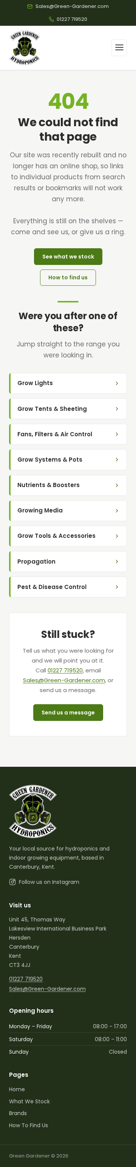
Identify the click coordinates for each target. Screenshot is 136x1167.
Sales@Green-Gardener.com (64, 680)
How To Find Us (28, 1125)
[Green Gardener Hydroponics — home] (24, 47)
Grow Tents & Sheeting (52, 409)
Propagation (36, 561)
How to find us (68, 277)
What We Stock (29, 1101)
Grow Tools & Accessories (56, 536)
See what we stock (68, 256)
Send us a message (68, 712)
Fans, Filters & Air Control (54, 434)
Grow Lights (35, 383)
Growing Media (40, 510)
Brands (18, 1113)
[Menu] (119, 47)
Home (17, 1089)
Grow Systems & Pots (49, 460)
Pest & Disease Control (52, 587)
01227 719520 (65, 670)
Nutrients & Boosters (48, 485)
